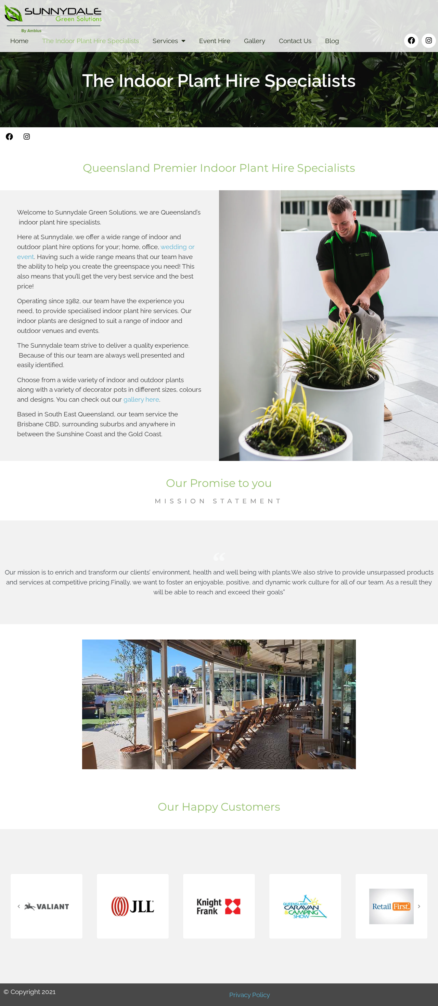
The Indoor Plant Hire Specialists (90, 40)
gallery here (141, 399)
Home (19, 40)
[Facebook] (411, 41)
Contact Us (295, 40)
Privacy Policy (249, 994)
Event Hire (214, 40)
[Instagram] (429, 41)
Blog (332, 40)
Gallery (254, 40)
